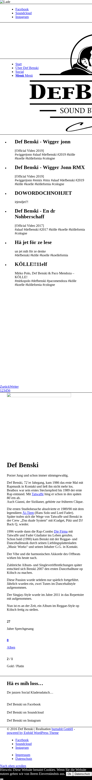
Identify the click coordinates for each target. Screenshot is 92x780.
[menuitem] (50, 64)
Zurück (5, 386)
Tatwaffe (38, 494)
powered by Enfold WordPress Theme (33, 733)
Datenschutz (82, 774)
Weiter (14, 386)
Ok (69, 774)
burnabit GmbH (62, 729)
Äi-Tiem (28, 513)
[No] (1, 779)
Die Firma (61, 531)
